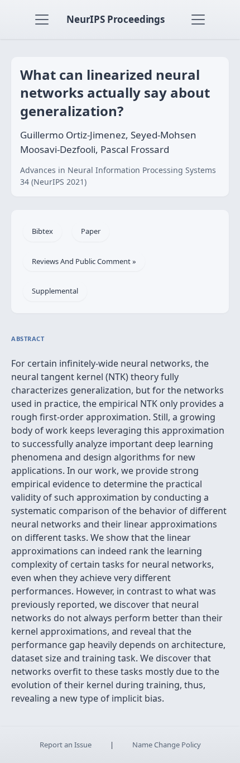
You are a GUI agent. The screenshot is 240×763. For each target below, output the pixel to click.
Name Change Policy (166, 745)
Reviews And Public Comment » (84, 261)
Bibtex (42, 231)
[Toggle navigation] (42, 19)
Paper (90, 231)
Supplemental (55, 291)
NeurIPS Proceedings (115, 19)
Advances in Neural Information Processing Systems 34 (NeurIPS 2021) (118, 176)
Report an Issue (66, 745)
